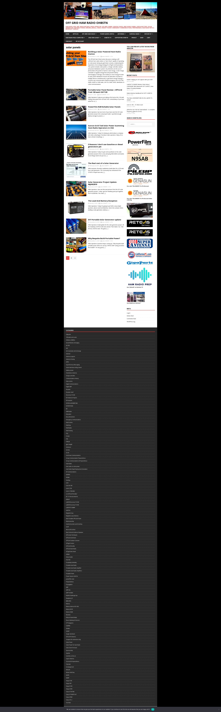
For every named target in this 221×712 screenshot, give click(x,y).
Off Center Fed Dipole (71, 535)
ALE (67, 348)
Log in (128, 313)
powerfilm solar (70, 579)
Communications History (72, 378)
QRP (67, 587)
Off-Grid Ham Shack (88, 34)
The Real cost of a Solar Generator (103, 163)
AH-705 (68, 345)
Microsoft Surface (70, 529)
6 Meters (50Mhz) (70, 340)
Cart (148, 37)
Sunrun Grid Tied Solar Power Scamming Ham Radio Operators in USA (106, 126)
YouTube (68, 702)
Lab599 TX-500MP (70, 507)
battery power (69, 370)
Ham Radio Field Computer (74, 37)
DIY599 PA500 (69, 406)
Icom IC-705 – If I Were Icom (135, 105)
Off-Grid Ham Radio (71, 548)
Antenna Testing (70, 359)
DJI (66, 408)
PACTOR (68, 560)
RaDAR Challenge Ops (72, 595)
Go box (68, 450)
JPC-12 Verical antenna (72, 496)
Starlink (68, 653)
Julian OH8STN (105, 56)
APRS (67, 362)
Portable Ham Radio (71, 565)
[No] (219, 709)
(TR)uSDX (68, 334)
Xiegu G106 (69, 680)
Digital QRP (69, 386)
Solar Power (69, 642)
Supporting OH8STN (121, 37)
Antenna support (70, 356)
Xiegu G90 (68, 683)
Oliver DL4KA (69, 557)
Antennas (121, 34)
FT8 (67, 439)
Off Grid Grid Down (71, 538)
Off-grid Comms (70, 543)
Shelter (68, 628)
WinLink (68, 669)
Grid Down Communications (73, 455)
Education (68, 414)
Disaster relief (69, 392)
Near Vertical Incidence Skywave (74, 532)
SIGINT (67, 631)
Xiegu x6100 (69, 689)
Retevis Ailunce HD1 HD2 (72, 606)
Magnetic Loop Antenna (72, 516)
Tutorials (68, 664)
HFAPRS (68, 474)
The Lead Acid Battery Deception (102, 201)
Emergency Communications (73, 419)
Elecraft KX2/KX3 (70, 417)
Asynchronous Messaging (73, 364)
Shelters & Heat (93, 37)
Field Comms (69, 422)
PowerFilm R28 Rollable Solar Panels (104, 107)
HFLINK (68, 477)
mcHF (67, 527)
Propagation (69, 584)
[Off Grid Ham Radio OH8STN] (110, 18)
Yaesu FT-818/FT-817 (71, 694)
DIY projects (69, 400)
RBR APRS (68, 601)
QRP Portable (69, 592)
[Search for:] (141, 124)
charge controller (70, 375)
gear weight (69, 444)
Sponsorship (69, 650)
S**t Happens (69, 623)
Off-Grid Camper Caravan (72, 540)
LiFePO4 (68, 510)
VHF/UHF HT (148, 34)
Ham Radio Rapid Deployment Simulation (76, 469)
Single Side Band (70, 634)
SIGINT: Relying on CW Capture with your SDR (139, 79)
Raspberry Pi (69, 598)
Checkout (69, 41)
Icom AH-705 (69, 485)
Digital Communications (72, 384)
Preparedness (70, 581)
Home (67, 34)
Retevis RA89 (69, 612)
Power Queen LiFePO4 (107, 34)
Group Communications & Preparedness (76, 461)
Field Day (68, 425)
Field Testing (69, 430)
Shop (141, 37)
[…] (95, 101)
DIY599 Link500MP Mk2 (72, 403)
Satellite (68, 625)
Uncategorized (70, 667)
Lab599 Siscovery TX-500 (72, 505)
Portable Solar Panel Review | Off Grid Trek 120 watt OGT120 (105, 91)
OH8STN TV (107, 37)
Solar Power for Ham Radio (73, 645)
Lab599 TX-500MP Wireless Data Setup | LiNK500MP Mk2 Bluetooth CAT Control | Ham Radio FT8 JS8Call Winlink (140, 86)
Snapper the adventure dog (73, 639)
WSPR (67, 675)
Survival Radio (134, 34)
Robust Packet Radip (71, 617)
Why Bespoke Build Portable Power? (104, 238)
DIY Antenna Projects (71, 397)
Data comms (69, 381)
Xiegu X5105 (69, 686)
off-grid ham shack (71, 551)
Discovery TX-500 (70, 395)
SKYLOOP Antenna (71, 636)
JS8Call (67, 499)
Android (68, 353)
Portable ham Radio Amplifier (73, 568)
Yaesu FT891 (69, 697)
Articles (75, 34)
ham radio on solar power (73, 466)
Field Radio (69, 428)
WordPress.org (131, 321)
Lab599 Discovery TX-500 (72, 502)
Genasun (68, 447)
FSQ (67, 433)
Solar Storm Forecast (71, 647)
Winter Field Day (70, 672)
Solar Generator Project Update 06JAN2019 (102, 183)
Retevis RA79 (69, 609)
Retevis (68, 603)
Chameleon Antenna (71, 373)
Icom (67, 483)
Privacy (134, 37)
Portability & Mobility (71, 562)
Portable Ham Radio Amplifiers (74, 571)
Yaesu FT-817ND (70, 691)
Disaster (68, 389)
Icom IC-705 (69, 488)
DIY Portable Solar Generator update (104, 219)
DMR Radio (69, 411)
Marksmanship (70, 521)
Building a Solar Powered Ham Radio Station (104, 53)
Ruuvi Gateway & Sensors (73, 620)
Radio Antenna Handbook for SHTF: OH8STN (139, 93)
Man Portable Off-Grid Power (73, 518)
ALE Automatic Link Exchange (73, 351)
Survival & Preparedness (72, 661)
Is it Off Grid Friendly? (71, 494)
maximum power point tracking (74, 524)
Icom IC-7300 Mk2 (70, 491)
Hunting (68, 480)
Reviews (68, 614)
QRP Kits (68, 590)
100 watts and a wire (71, 337)
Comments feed (131, 318)
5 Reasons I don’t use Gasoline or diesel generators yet (105, 145)
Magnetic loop (69, 513)
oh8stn (68, 554)
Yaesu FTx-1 (69, 700)
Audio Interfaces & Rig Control (74, 367)
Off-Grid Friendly (70, 546)
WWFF (67, 678)
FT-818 (67, 436)
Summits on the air (71, 656)
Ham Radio (69, 463)
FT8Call (68, 441)
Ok (153, 709)
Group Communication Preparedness (76, 458)
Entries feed (130, 316)
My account (80, 41)
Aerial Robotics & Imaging (72, 343)
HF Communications (71, 472)
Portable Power (70, 573)
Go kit (67, 452)
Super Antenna (70, 658)
